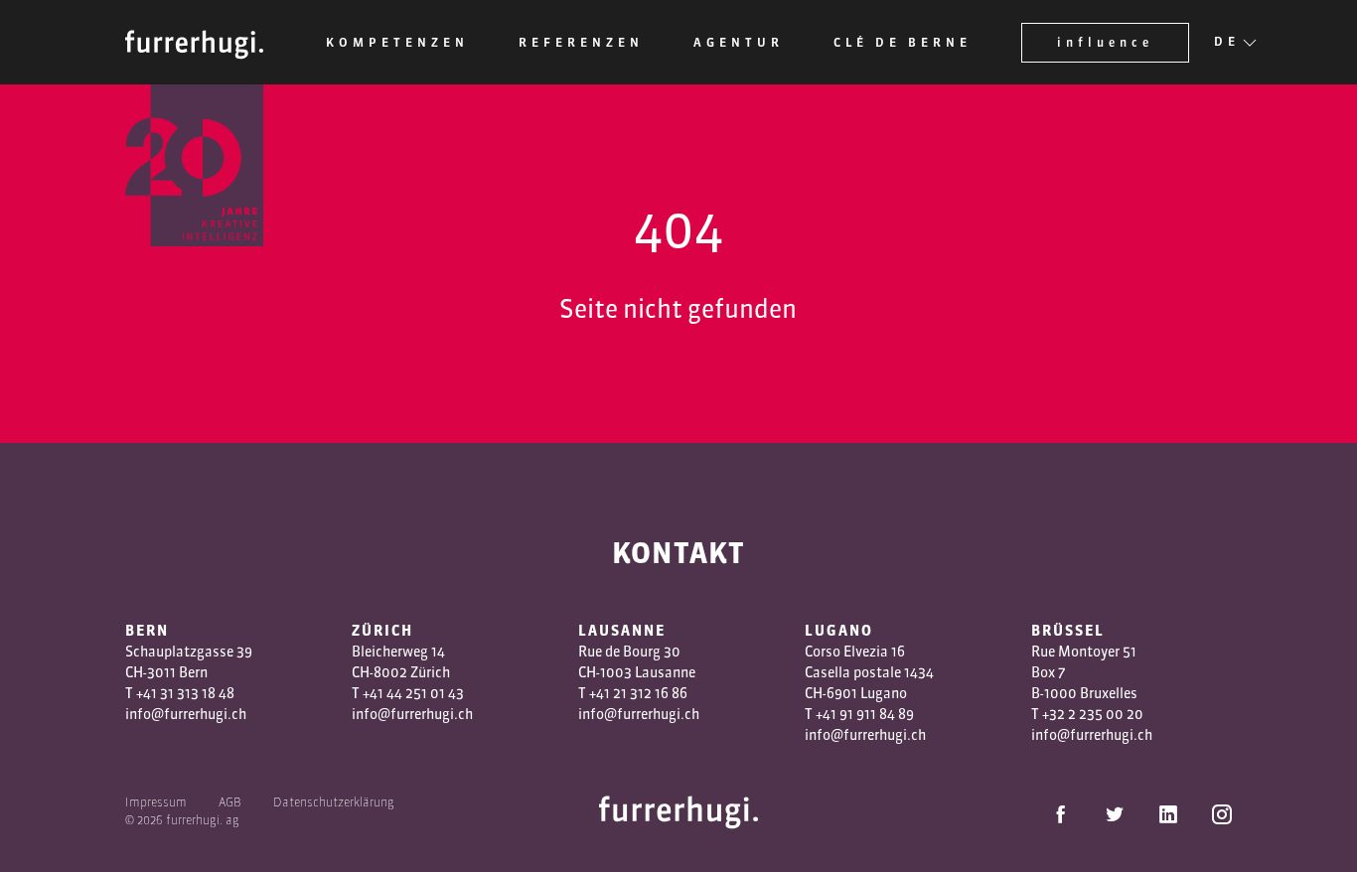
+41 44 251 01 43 (413, 693)
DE (1227, 41)
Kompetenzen (397, 42)
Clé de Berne (902, 42)
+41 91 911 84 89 (865, 714)
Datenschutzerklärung (333, 802)
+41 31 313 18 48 (185, 693)
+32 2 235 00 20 (1092, 714)
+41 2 (605, 693)
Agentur (738, 42)
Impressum (156, 802)
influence (1105, 42)
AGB (230, 802)
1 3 (629, 693)
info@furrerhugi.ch (185, 714)
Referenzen (581, 42)
